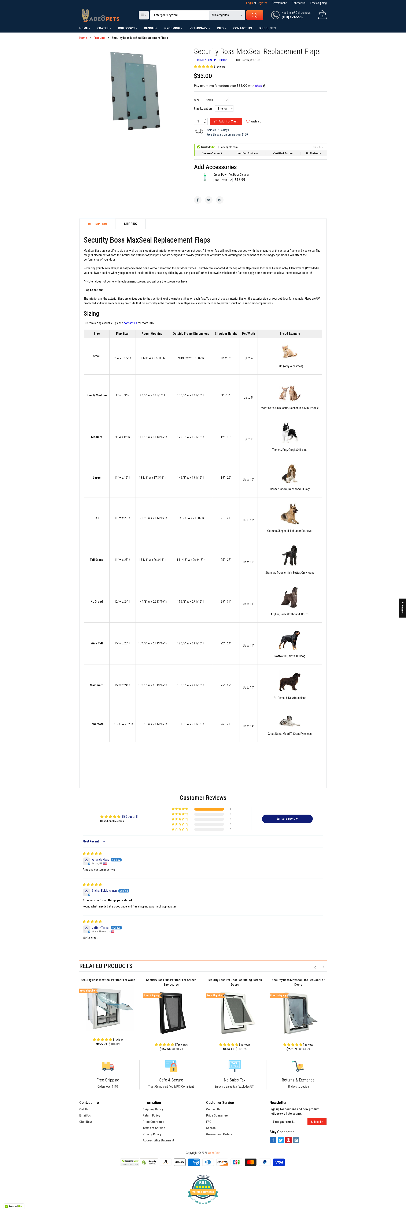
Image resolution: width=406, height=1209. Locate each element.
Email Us (85, 1115)
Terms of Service (154, 1128)
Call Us (84, 1109)
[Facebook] (198, 200)
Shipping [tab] (130, 223)
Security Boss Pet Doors (211, 60)
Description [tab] (97, 224)
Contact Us (299, 3)
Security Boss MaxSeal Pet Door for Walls (108, 980)
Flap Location (203, 108)
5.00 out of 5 (129, 817)
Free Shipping (318, 3)
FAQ (208, 1122)
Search (211, 1128)
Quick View (205, 180)
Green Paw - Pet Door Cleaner (231, 174)
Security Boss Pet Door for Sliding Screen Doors (234, 982)
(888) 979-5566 (292, 17)
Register (262, 3)
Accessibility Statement (158, 1140)
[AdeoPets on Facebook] (273, 1140)
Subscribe (317, 1121)
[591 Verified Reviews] (203, 1206)
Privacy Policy (152, 1134)
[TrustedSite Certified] (129, 1162)
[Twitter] (209, 200)
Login (249, 3)
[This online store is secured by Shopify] (149, 1162)
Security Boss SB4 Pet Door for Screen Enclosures (171, 982)
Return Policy (151, 1115)
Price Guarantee (153, 1122)
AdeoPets (214, 1153)
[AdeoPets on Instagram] (296, 1140)
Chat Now (85, 1122)
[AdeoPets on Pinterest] (288, 1140)
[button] (204, 66)
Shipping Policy (153, 1109)
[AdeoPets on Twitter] (281, 1140)
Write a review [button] (287, 819)
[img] (92, 853)
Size (197, 100)
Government (279, 3)
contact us (130, 323)
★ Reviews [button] (402, 608)
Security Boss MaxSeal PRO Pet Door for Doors (298, 982)
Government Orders (219, 1134)
